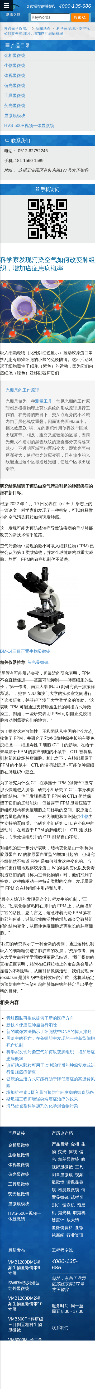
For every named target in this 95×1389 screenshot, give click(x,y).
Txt (50, 1374)
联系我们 (60, 1327)
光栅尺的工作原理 (22, 390)
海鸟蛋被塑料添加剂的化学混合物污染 (42, 1106)
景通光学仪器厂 (17, 28)
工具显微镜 (14, 95)
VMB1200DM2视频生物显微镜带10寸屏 (25, 1304)
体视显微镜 (14, 75)
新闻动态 (43, 28)
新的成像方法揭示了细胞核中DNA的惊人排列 (49, 1031)
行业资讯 (74, 1235)
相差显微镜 (68, 1159)
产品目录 (60, 1144)
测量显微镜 (62, 1174)
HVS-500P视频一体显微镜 (29, 125)
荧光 (62, 1151)
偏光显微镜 (14, 85)
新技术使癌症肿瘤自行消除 (31, 1025)
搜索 (78, 17)
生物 (84, 816)
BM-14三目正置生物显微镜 (25, 651)
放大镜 (72, 1220)
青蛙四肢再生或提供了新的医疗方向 (40, 1018)
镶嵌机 (68, 1205)
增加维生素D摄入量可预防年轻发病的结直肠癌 (50, 1092)
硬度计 (58, 1220)
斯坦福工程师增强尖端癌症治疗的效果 (42, 1099)
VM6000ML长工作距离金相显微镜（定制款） (25, 1345)
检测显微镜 (68, 1189)
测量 (39, 401)
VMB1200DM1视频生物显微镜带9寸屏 (24, 1267)
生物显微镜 (14, 65)
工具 (48, 401)
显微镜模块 (14, 115)
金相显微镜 (14, 55)
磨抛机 (79, 1212)
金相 (75, 1144)
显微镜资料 (62, 1227)
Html (33, 1374)
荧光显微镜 (14, 105)
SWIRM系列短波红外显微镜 (24, 1286)
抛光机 (64, 1212)
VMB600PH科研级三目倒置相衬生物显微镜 (25, 1324)
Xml (42, 1374)
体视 (73, 1151)
